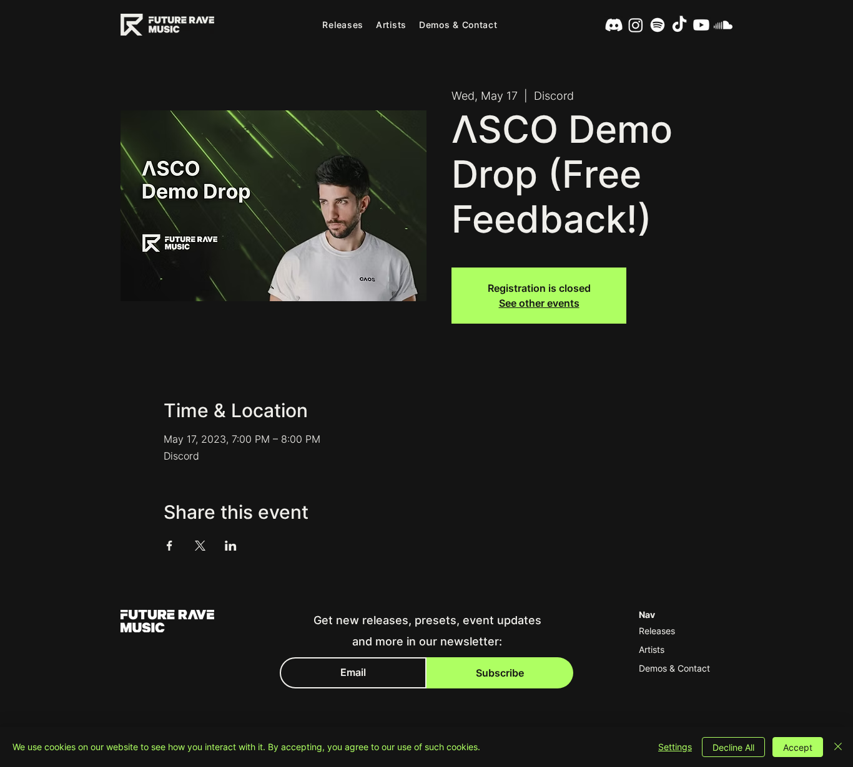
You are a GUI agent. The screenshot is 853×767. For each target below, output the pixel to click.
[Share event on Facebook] (169, 546)
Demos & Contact (674, 668)
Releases (657, 630)
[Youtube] (701, 25)
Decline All (733, 747)
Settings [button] (675, 746)
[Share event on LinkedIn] (231, 546)
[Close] (838, 747)
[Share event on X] (200, 546)
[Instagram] (635, 25)
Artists (651, 649)
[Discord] (613, 25)
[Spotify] (657, 25)
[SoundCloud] (723, 25)
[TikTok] (679, 25)
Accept (797, 747)
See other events (539, 303)
